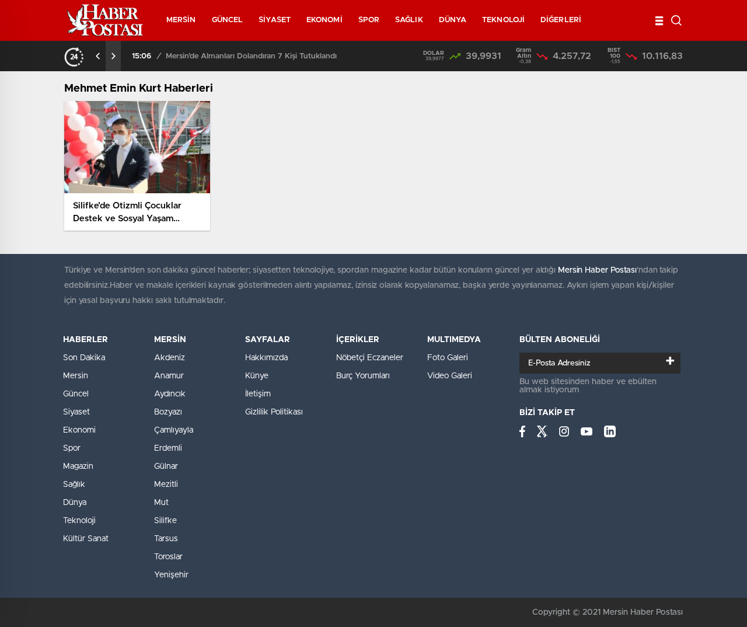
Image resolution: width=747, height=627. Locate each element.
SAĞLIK (409, 20)
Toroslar (168, 557)
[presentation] (98, 56)
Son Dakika (84, 358)
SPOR (368, 20)
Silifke (165, 521)
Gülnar (166, 466)
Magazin (78, 466)
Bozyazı (168, 412)
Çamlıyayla (173, 430)
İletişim (258, 394)
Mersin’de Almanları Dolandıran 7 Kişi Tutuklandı (251, 56)
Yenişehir (171, 575)
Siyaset (76, 412)
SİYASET (275, 20)
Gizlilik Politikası (274, 412)
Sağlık (74, 484)
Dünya (74, 503)
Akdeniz (169, 358)
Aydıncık (170, 394)
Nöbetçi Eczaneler (369, 358)
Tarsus (166, 539)
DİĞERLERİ (560, 20)
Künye (256, 376)
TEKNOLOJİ (503, 20)
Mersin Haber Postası (597, 270)
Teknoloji (79, 521)
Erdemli (168, 448)
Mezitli (166, 484)
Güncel (76, 394)
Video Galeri (449, 376)
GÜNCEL (227, 20)
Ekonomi (79, 430)
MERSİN (181, 20)
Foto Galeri (447, 358)
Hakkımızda (266, 358)
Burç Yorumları (363, 376)
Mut (161, 503)
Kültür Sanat (86, 539)
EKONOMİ (324, 20)
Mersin (75, 376)
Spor (72, 448)
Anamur (169, 376)
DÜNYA (453, 20)
